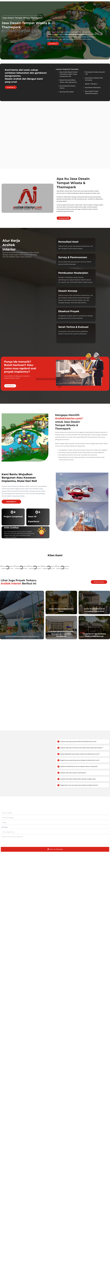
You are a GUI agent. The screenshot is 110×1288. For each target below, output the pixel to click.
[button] (27, 198)
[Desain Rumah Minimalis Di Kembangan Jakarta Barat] (94, 602)
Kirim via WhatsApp (56, 849)
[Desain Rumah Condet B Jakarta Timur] (61, 602)
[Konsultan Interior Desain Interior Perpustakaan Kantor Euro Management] (61, 627)
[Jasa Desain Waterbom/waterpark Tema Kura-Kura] (22, 615)
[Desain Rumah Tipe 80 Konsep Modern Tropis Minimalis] (94, 627)
